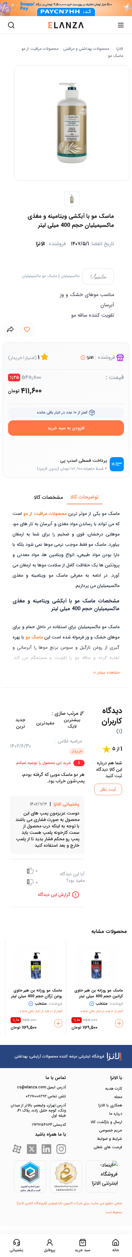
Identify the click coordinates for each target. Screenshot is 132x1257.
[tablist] (66, 497)
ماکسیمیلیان (70, 276)
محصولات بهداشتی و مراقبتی (86, 48)
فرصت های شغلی (108, 1147)
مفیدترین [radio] (45, 723)
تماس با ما (55, 1078)
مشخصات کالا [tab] (48, 497)
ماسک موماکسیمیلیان (39, 276)
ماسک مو (115, 56)
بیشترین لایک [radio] (72, 723)
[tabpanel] (66, 590)
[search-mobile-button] (11, 25)
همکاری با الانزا (110, 1105)
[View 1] (71, 199)
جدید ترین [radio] (20, 723)
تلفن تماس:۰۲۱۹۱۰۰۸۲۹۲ (46, 1096)
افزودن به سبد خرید (66, 428)
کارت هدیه (113, 1088)
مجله (118, 1097)
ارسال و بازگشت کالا (106, 1122)
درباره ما (115, 1113)
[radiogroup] (47, 723)
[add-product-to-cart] (119, 1023)
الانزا (119, 48)
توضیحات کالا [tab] (84, 497)
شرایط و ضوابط (109, 1138)
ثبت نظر (108, 789)
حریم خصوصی (110, 1130)
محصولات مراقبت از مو (39, 48)
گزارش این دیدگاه (54, 894)
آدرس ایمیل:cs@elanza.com (41, 1087)
